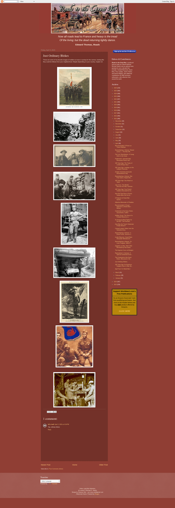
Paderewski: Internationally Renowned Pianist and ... (123, 159)
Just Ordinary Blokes (121, 261)
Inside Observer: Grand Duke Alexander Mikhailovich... (123, 237)
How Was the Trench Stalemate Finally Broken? (124, 224)
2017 (115, 113)
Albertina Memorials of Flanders (124, 202)
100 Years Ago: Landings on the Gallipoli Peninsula (124, 168)
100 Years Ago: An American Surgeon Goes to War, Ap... (124, 265)
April (116, 143)
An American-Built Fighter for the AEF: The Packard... (123, 220)
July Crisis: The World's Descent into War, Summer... (124, 185)
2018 (115, 110)
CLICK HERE (124, 311)
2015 (115, 118)
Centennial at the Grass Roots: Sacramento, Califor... (124, 211)
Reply (49, 429)
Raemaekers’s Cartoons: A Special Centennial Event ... (124, 253)
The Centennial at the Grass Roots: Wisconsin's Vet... (123, 258)
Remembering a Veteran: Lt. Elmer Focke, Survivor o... (123, 233)
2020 (115, 104)
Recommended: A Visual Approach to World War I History (123, 206)
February (118, 275)
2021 (115, 102)
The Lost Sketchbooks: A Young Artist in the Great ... (124, 155)
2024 (115, 93)
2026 (115, 88)
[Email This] (48, 412)
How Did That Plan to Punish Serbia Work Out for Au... (123, 194)
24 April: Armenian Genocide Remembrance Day (123, 172)
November (118, 124)
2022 (115, 99)
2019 (115, 107)
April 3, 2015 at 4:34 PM (62, 424)
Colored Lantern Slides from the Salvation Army (124, 229)
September (118, 129)
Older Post (103, 465)
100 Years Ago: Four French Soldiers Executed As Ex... (123, 190)
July (116, 135)
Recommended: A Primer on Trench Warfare (123, 146)
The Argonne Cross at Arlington (124, 250)
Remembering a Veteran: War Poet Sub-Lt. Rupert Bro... (123, 176)
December (118, 121)
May (116, 140)
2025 (115, 90)
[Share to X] (52, 412)
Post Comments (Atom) (56, 469)
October (118, 126)
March (117, 272)
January (118, 278)
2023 (115, 96)
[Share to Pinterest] (56, 412)
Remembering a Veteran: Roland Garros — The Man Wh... (124, 150)
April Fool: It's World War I (122, 269)
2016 (115, 116)
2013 (115, 284)
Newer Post (45, 465)
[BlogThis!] (50, 412)
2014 (115, 281)
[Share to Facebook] (54, 412)
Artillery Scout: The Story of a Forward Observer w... (124, 216)
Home (74, 465)
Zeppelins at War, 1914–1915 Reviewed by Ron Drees (123, 246)
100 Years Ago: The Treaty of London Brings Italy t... (123, 163)
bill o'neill (51, 424)
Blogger (97, 494)
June (117, 138)
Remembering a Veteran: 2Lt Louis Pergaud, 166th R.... (123, 242)
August (117, 132)
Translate (54, 483)
